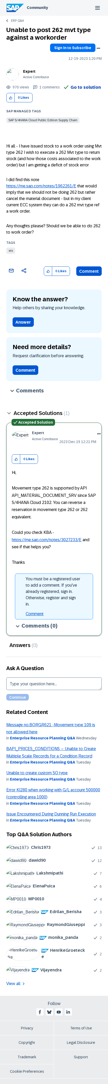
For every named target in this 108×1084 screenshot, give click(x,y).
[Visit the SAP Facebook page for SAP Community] (40, 1012)
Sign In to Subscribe (72, 48)
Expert (29, 71)
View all (13, 983)
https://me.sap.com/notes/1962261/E (41, 186)
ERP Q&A (17, 21)
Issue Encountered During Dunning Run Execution (51, 814)
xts (11, 250)
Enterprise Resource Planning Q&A (42, 738)
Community (37, 8)
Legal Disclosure (81, 1042)
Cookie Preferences (27, 1071)
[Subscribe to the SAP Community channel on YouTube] (59, 1012)
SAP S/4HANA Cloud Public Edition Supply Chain (42, 120)
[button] (11, 97)
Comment (89, 271)
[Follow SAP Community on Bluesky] (49, 1012)
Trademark (27, 1057)
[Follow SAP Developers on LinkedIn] (68, 1012)
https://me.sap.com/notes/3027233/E (47, 540)
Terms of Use (81, 1028)
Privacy (27, 1028)
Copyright (27, 1042)
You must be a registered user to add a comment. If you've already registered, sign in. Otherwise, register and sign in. (53, 591)
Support (81, 1057)
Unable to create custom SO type (37, 773)
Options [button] (98, 48)
